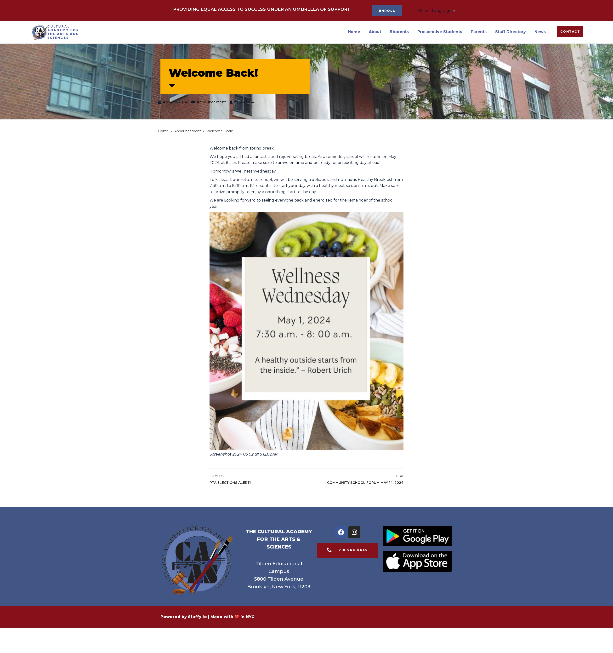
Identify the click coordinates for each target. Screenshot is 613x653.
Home (354, 31)
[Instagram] (354, 532)
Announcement (211, 102)
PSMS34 (246, 102)
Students (399, 31)
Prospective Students (439, 31)
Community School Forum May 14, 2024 (365, 482)
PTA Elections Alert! (231, 482)
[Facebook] (341, 532)
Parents (479, 31)
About (375, 31)
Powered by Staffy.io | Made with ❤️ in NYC (207, 616)
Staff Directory (510, 31)
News (540, 31)
